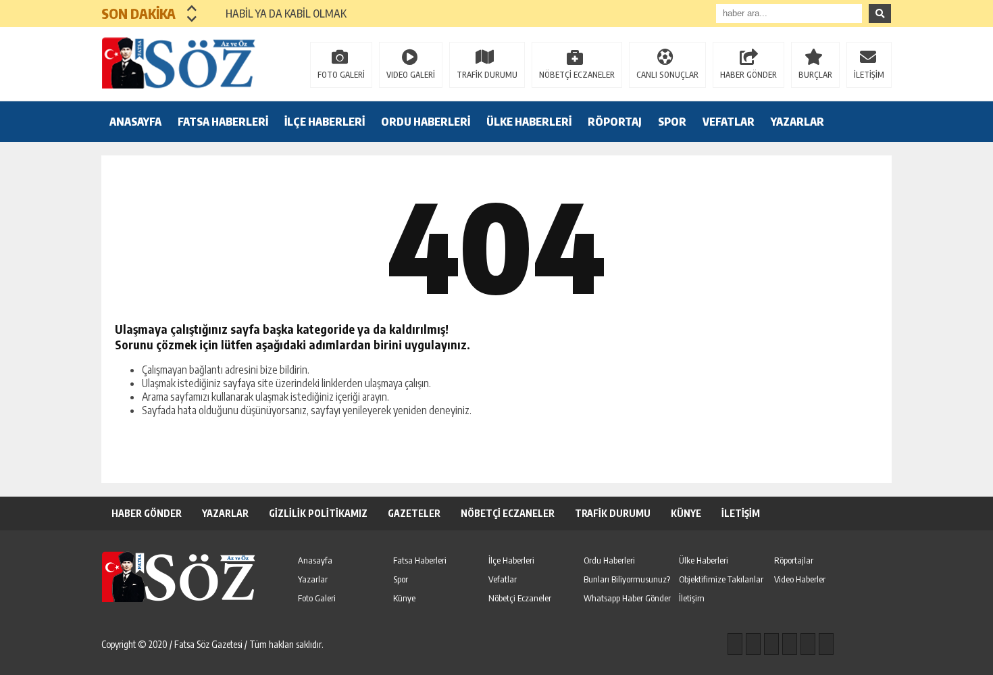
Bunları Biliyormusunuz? (627, 579)
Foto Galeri (317, 598)
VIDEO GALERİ (410, 75)
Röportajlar (793, 560)
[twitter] (771, 644)
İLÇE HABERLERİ (324, 121)
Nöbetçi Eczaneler (519, 598)
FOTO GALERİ (341, 75)
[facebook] (735, 644)
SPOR (672, 121)
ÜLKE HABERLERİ (528, 121)
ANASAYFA (135, 121)
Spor (400, 579)
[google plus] (789, 644)
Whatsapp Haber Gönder (627, 598)
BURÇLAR (815, 75)
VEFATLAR (729, 121)
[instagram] (753, 644)
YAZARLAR (797, 121)
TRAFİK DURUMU (487, 75)
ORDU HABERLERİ (425, 121)
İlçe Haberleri (511, 560)
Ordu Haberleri (609, 560)
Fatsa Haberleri (420, 560)
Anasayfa (315, 560)
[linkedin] (807, 644)
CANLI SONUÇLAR (667, 75)
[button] (192, 8)
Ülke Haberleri (703, 560)
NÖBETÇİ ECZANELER (577, 75)
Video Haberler (799, 579)
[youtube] (826, 644)
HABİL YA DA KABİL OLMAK (278, 13)
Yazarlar (313, 579)
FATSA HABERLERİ (223, 121)
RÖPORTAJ (615, 121)
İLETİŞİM (869, 75)
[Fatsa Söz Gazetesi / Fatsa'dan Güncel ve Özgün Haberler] (189, 63)
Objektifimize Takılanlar (721, 579)
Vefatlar (502, 579)
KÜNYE (686, 513)
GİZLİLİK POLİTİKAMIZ (318, 513)
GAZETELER (414, 513)
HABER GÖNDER (748, 75)
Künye (404, 598)
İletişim (692, 598)
